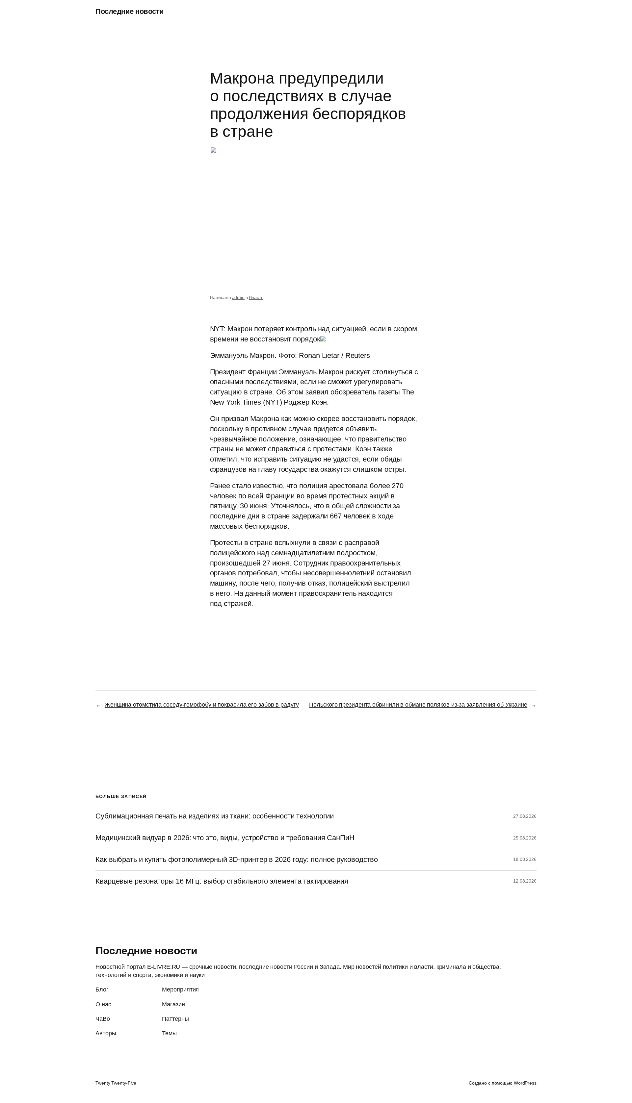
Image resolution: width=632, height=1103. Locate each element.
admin (238, 297)
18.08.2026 (525, 859)
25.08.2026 (525, 837)
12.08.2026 (525, 881)
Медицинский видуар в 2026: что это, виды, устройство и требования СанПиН (225, 838)
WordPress (525, 1083)
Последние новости (129, 11)
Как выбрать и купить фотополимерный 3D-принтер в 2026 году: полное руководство (236, 860)
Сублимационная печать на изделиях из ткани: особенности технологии (214, 816)
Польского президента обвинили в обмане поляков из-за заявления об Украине (418, 704)
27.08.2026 (525, 816)
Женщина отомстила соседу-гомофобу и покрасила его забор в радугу (202, 704)
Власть (256, 297)
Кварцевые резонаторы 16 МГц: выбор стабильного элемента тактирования (221, 881)
